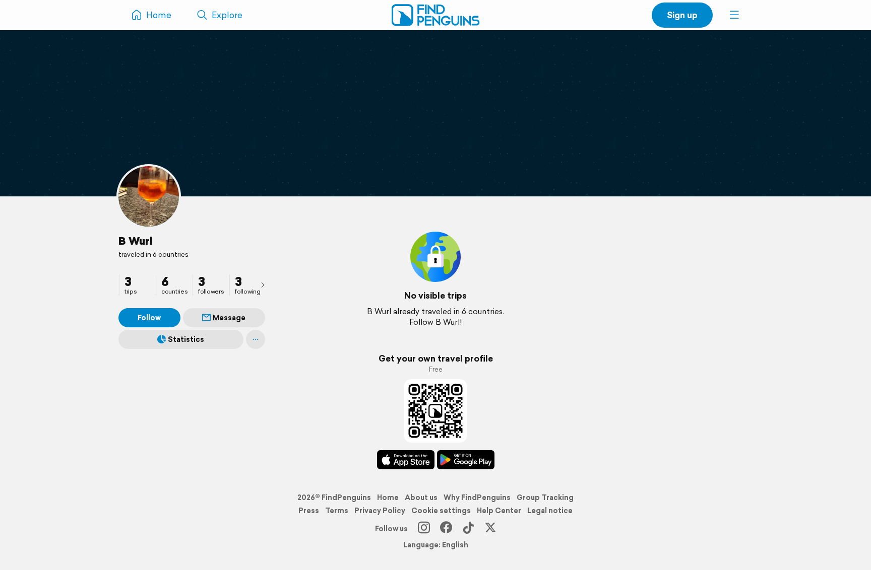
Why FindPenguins (477, 497)
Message (229, 318)
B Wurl (135, 240)
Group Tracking (545, 497)
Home (388, 497)
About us (421, 497)
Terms (336, 511)
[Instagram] (424, 529)
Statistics (186, 339)
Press (308, 511)
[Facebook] (446, 529)
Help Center (499, 511)
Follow (149, 318)
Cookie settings (441, 511)
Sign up (682, 15)
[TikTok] (468, 529)
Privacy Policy (379, 511)
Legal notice (550, 511)
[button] (734, 15)
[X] (490, 529)
